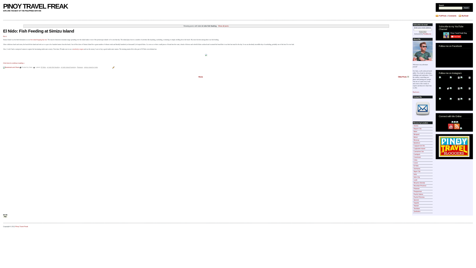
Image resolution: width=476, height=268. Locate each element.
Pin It (4, 36)
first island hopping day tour (38, 40)
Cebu (415, 160)
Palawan (417, 188)
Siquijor (416, 206)
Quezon (416, 200)
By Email (465, 16)
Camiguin (417, 154)
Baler (415, 131)
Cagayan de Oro (419, 146)
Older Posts (402, 77)
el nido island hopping (68, 67)
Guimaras (417, 168)
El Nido (416, 166)
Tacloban (417, 208)
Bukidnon (417, 143)
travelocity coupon (78, 49)
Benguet (416, 134)
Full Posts (442, 16)
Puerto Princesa (419, 197)
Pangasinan (418, 191)
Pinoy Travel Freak (35, 6)
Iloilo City (417, 177)
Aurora (416, 126)
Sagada (416, 203)
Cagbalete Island (419, 149)
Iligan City (417, 171)
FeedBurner (427, 34)
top (5, 216)
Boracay (416, 140)
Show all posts (223, 26)
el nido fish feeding (53, 67)
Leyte (415, 180)
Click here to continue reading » (14, 63)
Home (200, 77)
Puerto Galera (418, 194)
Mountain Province (420, 186)
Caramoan (417, 157)
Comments (452, 16)
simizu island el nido (91, 67)
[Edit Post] (113, 67)
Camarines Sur (419, 151)
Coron (416, 163)
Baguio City (417, 129)
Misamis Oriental (419, 183)
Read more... (416, 92)
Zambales (417, 211)
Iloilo (415, 174)
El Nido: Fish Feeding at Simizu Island (38, 31)
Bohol (416, 137)
